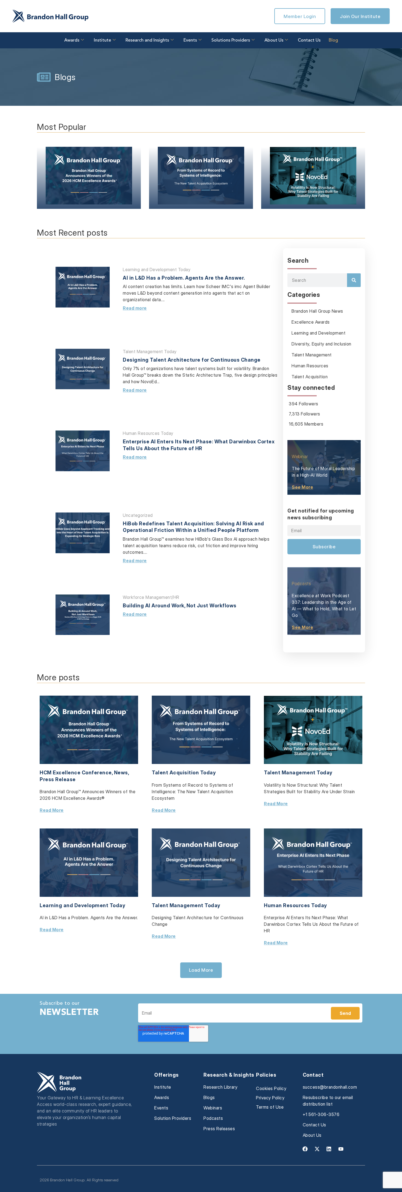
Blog (333, 40)
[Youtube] (341, 1149)
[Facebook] (305, 1149)
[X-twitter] (317, 1149)
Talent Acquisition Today (184, 772)
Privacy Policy (270, 1097)
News (121, 772)
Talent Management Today (150, 351)
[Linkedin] (329, 1149)
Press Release (58, 779)
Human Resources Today (148, 433)
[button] (201, 970)
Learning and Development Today (156, 269)
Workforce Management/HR (151, 597)
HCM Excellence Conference (76, 772)
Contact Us (309, 40)
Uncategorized (138, 515)
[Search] (354, 280)
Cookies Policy (271, 1088)
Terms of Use (270, 1107)
